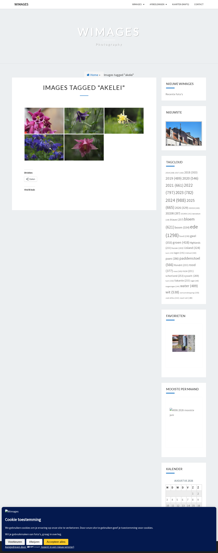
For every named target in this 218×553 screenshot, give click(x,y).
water (189, 286)
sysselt (191, 275)
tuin (170, 280)
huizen (177, 248)
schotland (175, 275)
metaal (190, 253)
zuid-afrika (172, 298)
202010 (194, 208)
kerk (169, 253)
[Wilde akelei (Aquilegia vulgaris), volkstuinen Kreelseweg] (44, 147)
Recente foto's (174, 94)
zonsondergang (189, 292)
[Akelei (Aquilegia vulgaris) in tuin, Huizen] (44, 121)
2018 (191, 172)
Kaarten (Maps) (180, 4)
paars (172, 258)
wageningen (173, 286)
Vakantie (182, 280)
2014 (170, 172)
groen (181, 242)
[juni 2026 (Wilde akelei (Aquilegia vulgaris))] (184, 420)
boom (182, 227)
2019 (174, 178)
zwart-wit (186, 298)
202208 (173, 213)
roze (188, 271)
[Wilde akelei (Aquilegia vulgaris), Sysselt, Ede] (84, 147)
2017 (179, 172)
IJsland (192, 248)
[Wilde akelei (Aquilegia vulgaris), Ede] (84, 121)
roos (177, 271)
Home (94, 75)
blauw (176, 219)
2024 (176, 200)
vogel (195, 281)
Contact (199, 4)
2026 (181, 208)
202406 (186, 214)
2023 (184, 192)
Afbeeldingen (157, 4)
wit (172, 292)
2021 (174, 185)
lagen (179, 252)
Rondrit (181, 265)
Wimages (21, 4)
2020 (190, 178)
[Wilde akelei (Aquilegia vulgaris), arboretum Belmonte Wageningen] (124, 121)
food (184, 236)
